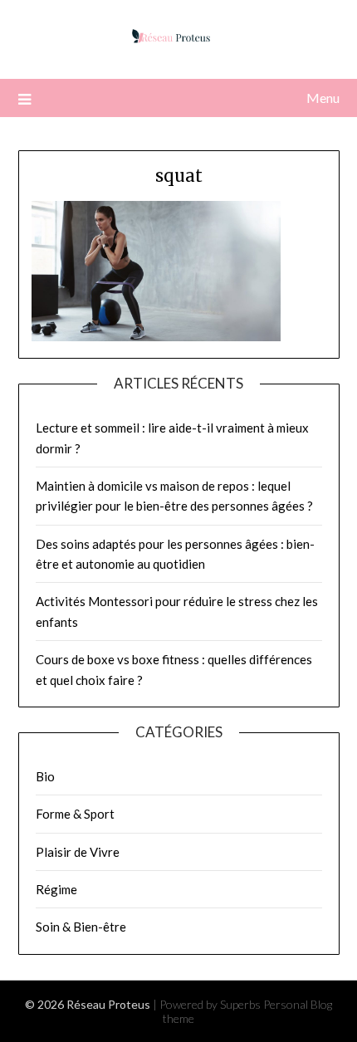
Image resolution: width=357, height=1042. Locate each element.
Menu (323, 97)
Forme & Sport (75, 813)
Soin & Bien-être (81, 926)
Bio (45, 776)
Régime (56, 889)
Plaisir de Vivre (78, 851)
